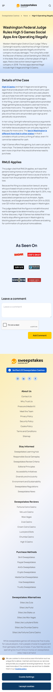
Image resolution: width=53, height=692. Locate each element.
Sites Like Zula (26, 602)
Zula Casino (26, 521)
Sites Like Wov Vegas (26, 617)
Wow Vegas (26, 517)
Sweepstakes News (26, 491)
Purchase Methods (26, 551)
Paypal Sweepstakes (26, 562)
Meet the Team (26, 411)
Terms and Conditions (26, 431)
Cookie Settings (26, 676)
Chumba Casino (26, 536)
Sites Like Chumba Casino (26, 627)
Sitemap (26, 436)
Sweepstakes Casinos (10, 15)
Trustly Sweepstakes (26, 587)
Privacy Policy (26, 416)
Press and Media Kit (26, 406)
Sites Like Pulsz (26, 607)
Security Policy (26, 421)
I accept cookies (26, 686)
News (25, 15)
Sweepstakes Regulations (26, 486)
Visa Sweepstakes (26, 582)
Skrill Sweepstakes (26, 557)
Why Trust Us (27, 401)
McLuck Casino (26, 512)
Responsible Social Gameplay (26, 456)
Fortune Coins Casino (26, 507)
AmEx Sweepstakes (26, 567)
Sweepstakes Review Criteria (26, 461)
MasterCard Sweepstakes (26, 577)
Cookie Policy (27, 426)
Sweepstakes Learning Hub (26, 451)
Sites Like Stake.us (26, 612)
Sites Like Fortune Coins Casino (26, 632)
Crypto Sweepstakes (26, 572)
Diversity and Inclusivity (26, 476)
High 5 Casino (8, 86)
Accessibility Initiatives (26, 471)
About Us (26, 391)
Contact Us (26, 396)
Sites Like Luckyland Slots (26, 622)
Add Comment (40, 335)
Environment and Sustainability (26, 481)
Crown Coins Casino (27, 526)
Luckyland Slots (26, 531)
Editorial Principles (26, 466)
